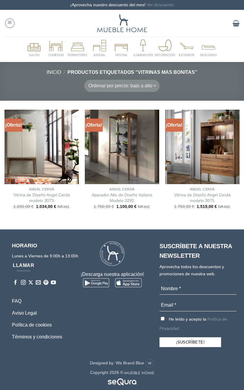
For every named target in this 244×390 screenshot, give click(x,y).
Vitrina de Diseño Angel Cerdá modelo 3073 (41, 197)
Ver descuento (160, 4)
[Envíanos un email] (38, 283)
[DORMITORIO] (78, 48)
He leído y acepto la (193, 324)
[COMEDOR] (56, 48)
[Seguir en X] (30, 283)
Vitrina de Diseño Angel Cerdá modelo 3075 (202, 197)
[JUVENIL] (99, 48)
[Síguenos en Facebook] (15, 283)
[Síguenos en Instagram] (23, 283)
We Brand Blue (130, 363)
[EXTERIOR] (186, 48)
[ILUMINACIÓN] (143, 48)
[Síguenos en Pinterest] (46, 283)
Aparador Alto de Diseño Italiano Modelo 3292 (122, 197)
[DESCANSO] (208, 48)
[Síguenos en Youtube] (53, 283)
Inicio (54, 72)
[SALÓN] (34, 48)
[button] (10, 23)
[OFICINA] (121, 48)
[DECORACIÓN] (165, 48)
